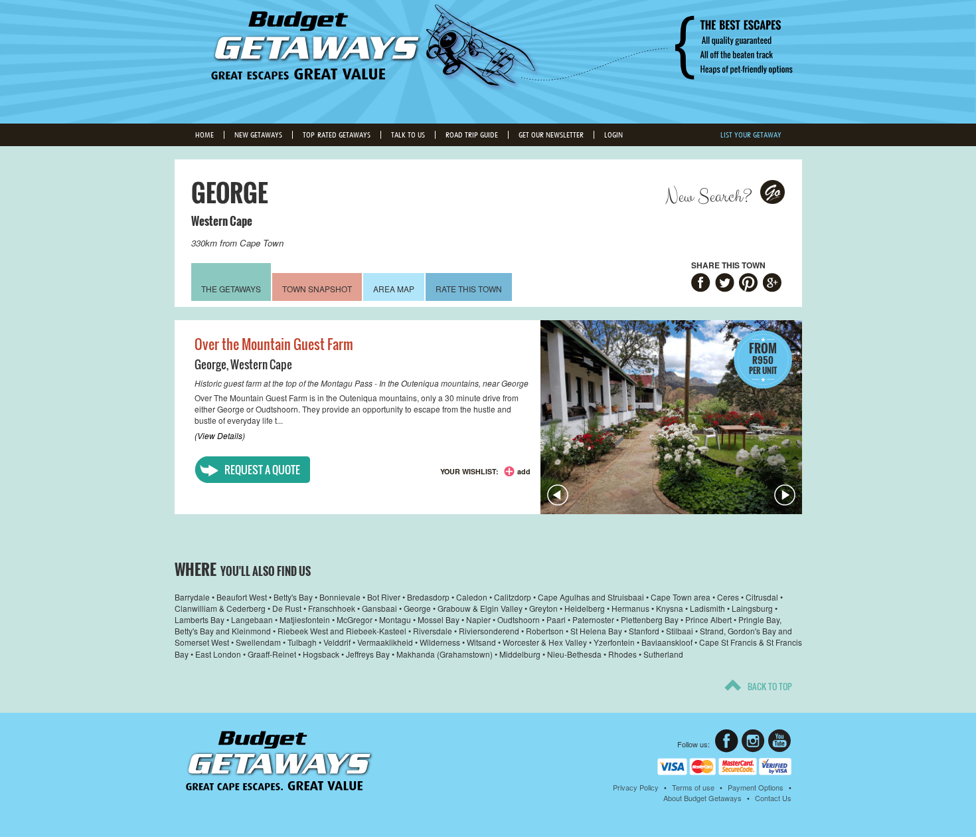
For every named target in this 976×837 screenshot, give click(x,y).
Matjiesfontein (305, 619)
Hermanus (630, 608)
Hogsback (321, 654)
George (210, 364)
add (523, 471)
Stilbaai (679, 630)
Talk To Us (408, 135)
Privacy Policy (636, 787)
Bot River (383, 597)
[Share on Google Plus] (772, 283)
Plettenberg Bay (650, 619)
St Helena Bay (596, 630)
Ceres (728, 597)
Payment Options (755, 787)
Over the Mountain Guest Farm (274, 344)
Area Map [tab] (393, 288)
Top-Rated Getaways (336, 135)
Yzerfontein (614, 642)
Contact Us (773, 797)
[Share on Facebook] (700, 283)
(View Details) (220, 435)
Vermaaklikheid (385, 642)
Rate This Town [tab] (469, 288)
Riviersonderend (489, 630)
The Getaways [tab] (231, 288)
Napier (478, 619)
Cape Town (262, 242)
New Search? (708, 196)
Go (772, 192)
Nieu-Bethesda (574, 654)
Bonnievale (340, 597)
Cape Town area (680, 597)
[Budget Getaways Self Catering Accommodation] (279, 760)
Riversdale (432, 630)
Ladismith (707, 608)
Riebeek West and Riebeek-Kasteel (342, 630)
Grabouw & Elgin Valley (480, 608)
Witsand (481, 642)
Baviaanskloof (666, 642)
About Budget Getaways (702, 797)
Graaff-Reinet (272, 654)
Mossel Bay (438, 619)
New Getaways (258, 135)
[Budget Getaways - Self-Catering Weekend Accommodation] (488, 60)
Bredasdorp (428, 597)
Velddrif (337, 642)
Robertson (545, 630)
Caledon (471, 597)
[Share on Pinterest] (748, 283)
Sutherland (663, 654)
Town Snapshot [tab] (317, 288)
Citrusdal (762, 597)
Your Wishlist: (469, 471)
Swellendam (258, 642)
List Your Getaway (750, 135)
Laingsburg (752, 608)
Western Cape (221, 220)
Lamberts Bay (199, 619)
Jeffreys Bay (368, 654)
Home (204, 135)
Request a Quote (262, 470)
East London (218, 654)
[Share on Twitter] (724, 283)
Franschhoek (331, 608)
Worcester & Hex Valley (545, 642)
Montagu (395, 619)
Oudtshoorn (518, 619)
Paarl (556, 619)
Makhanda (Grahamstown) (444, 654)
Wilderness (440, 642)
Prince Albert (708, 619)
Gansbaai (379, 608)
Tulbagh (302, 642)
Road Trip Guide (472, 135)
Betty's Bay (293, 597)
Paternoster (593, 619)
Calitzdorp (512, 597)
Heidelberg (584, 608)
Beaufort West (241, 597)
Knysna (669, 608)
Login (613, 135)
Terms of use (693, 787)
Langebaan (252, 619)
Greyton (543, 608)
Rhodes (622, 654)
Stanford (644, 630)
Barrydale (192, 597)
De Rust (286, 608)
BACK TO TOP (770, 686)
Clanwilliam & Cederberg (220, 608)
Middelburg (519, 654)
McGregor (354, 619)
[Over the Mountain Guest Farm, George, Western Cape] (671, 417)
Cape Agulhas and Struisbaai (591, 597)
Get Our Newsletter (551, 135)
